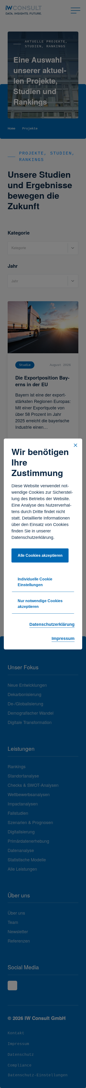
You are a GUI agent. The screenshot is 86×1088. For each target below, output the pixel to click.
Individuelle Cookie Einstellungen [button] (35, 582)
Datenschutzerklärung (52, 624)
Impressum (63, 638)
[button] (75, 445)
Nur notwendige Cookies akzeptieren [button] (40, 604)
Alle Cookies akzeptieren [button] (40, 555)
